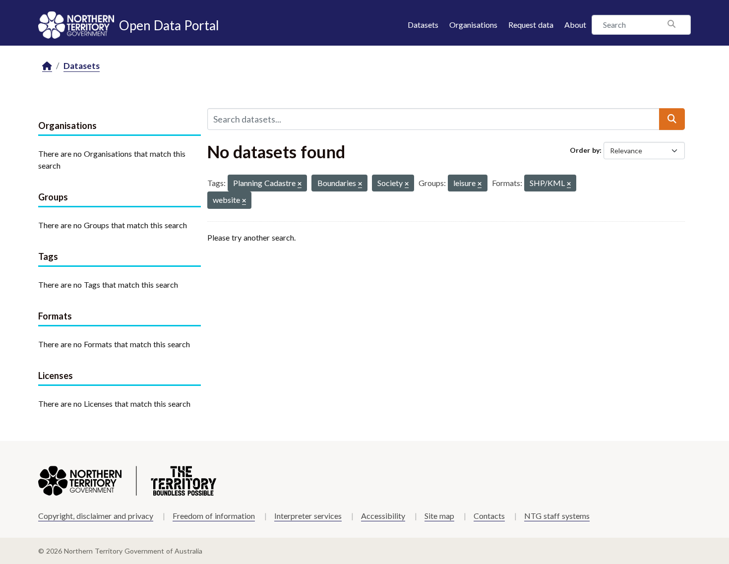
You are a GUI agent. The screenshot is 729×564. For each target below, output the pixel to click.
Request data (530, 24)
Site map (439, 515)
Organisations (473, 24)
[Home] (47, 66)
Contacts (489, 515)
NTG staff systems (557, 515)
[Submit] (672, 119)
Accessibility (383, 515)
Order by (585, 150)
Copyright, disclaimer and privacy (95, 515)
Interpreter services (308, 515)
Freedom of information (214, 515)
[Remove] (300, 184)
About (575, 24)
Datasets (423, 24)
